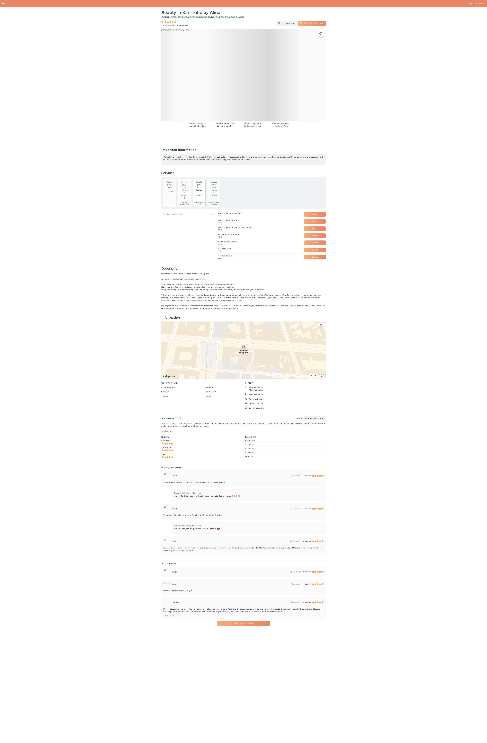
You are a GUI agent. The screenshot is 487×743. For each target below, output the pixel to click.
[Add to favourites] (321, 33)
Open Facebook (256, 403)
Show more (168, 615)
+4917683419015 (256, 394)
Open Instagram (256, 408)
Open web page (256, 399)
